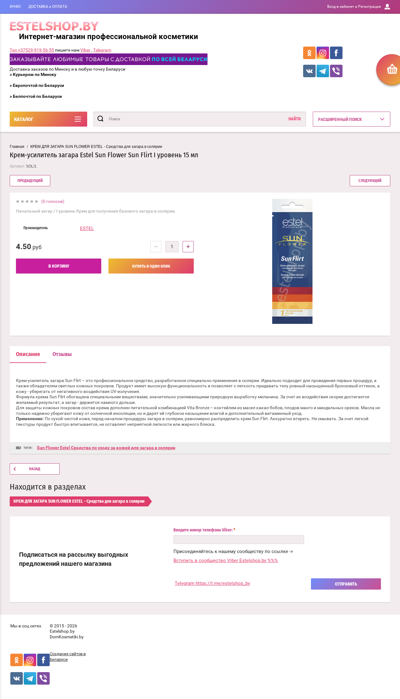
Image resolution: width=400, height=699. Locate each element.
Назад (34, 469)
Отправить (346, 584)
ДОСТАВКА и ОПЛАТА (47, 6)
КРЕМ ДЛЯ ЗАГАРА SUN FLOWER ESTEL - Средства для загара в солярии (96, 146)
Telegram (102, 50)
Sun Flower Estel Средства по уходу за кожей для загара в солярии (106, 447)
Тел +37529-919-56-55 (32, 50)
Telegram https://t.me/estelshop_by (212, 583)
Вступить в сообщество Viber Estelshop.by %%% (225, 560)
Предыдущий (30, 181)
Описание (28, 354)
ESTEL (87, 228)
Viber (85, 50)
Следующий (370, 181)
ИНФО (15, 6)
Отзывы (62, 354)
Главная (17, 146)
